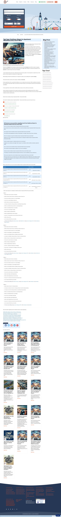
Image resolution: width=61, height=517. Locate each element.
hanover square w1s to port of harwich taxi (47, 84)
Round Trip (19, 15)
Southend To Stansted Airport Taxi (20, 491)
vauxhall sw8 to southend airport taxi (47, 79)
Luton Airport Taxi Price (9, 490)
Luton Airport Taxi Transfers (9, 489)
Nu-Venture (7, 222)
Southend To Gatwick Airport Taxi (20, 490)
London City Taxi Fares (49, 490)
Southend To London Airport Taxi (20, 489)
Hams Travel (9, 254)
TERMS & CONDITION (19, 499)
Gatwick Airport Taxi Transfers (39, 489)
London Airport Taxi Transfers (49, 489)
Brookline (37, 281)
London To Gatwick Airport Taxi (40, 490)
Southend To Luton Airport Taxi (20, 492)
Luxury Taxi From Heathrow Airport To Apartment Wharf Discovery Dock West (33, 34)
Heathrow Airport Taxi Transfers (30, 489)
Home (18, 34)
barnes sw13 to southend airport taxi (47, 74)
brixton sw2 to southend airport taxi (47, 72)
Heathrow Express (16, 281)
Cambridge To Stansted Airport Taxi (10, 504)
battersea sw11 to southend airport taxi (47, 81)
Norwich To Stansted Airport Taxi (10, 505)
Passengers (8, 17)
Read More (5, 352)
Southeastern (32, 281)
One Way (9, 15)
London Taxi (21, 34)
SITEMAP (17, 501)
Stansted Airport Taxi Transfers (10, 500)
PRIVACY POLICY (18, 500)
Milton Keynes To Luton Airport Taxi (10, 492)
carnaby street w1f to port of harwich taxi (47, 86)
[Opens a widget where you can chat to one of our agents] (58, 515)
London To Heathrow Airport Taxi (30, 492)
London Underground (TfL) (24, 281)
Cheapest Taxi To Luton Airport (10, 491)
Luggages (17, 17)
